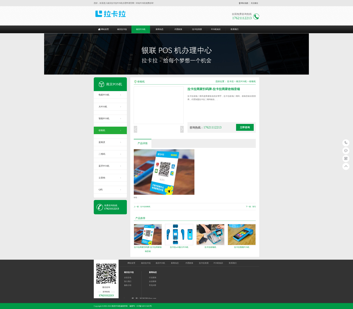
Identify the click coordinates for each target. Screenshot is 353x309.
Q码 (100, 189)
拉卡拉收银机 (210, 247)
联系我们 (234, 29)
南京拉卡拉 (122, 29)
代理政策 (178, 29)
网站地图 (244, 3)
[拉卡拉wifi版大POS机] (179, 234)
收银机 (102, 130)
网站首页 (105, 29)
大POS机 (103, 106)
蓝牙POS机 (104, 166)
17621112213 (346, 143)
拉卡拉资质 (197, 29)
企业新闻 (152, 281)
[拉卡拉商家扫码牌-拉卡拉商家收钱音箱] (148, 234)
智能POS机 (104, 118)
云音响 (102, 178)
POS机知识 (215, 29)
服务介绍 (127, 285)
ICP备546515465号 (144, 306)
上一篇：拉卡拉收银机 (142, 207)
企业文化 (127, 277)
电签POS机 (104, 95)
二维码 (102, 154)
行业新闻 (152, 277)
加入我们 (127, 281)
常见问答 (152, 285)
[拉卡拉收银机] (210, 234)
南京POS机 (140, 29)
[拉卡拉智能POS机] (242, 234)
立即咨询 (245, 127)
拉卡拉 (230, 81)
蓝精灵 (102, 142)
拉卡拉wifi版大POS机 (179, 247)
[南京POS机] (129, 13)
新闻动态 (159, 29)
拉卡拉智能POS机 (241, 247)
